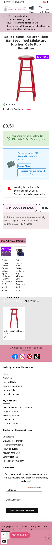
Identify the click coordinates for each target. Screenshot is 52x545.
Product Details (21, 207)
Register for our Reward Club (32, 173)
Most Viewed (32, 301)
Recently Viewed (12, 301)
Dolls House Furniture (19, 16)
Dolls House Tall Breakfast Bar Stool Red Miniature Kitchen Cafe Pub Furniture (14, 331)
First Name (11, 490)
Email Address (13, 499)
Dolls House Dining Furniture (19, 19)
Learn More (24, 166)
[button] (2, 271)
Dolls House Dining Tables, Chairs (22, 22)
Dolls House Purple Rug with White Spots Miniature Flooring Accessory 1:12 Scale (7, 273)
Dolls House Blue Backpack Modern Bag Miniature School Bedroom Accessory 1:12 (20, 273)
